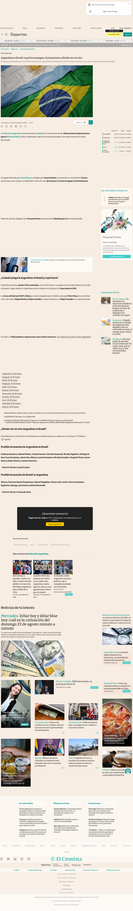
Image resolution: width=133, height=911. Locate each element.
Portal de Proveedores (90, 870)
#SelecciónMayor (10, 413)
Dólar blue (41, 28)
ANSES (66, 852)
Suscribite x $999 (114, 34)
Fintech (52, 845)
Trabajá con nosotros (113, 870)
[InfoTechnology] (87, 865)
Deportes (14, 49)
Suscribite (53, 870)
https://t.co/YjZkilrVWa (26, 417)
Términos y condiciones (66, 881)
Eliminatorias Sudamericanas (60, 545)
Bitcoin (42, 845)
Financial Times (112, 237)
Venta (122, 130)
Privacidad (66, 885)
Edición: (124, 28)
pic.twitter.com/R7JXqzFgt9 (63, 420)
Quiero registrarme (55, 524)
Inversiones (126, 845)
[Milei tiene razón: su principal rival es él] (44, 689)
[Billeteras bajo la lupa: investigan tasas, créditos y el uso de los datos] (83, 711)
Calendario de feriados (89, 845)
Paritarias (114, 845)
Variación (114, 130)
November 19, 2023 (82, 422)
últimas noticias (6, 28)
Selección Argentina (27, 49)
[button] (128, 771)
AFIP (103, 845)
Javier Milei (59, 28)
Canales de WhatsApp (35, 870)
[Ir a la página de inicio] (6, 34)
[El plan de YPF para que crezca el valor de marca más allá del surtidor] (16, 704)
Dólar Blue (15, 845)
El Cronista (5, 49)
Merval (63, 845)
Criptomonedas (30, 845)
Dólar (24, 28)
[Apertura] (46, 865)
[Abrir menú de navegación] (2, 34)
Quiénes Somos (70, 870)
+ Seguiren (81, 123)
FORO (113, 28)
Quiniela (73, 845)
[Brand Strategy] (67, 865)
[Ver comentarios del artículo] (25, 126)
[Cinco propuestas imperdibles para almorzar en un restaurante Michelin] (117, 722)
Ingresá (127, 34)
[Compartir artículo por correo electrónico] (21, 126)
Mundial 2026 (42, 545)
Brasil (32, 545)
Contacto (16, 870)
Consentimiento (66, 889)
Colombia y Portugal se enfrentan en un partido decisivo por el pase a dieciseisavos (118, 201)
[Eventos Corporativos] (57, 865)
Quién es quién (96, 28)
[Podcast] (76, 865)
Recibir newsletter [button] (118, 256)
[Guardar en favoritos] (91, 122)
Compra (128, 130)
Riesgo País (77, 28)
